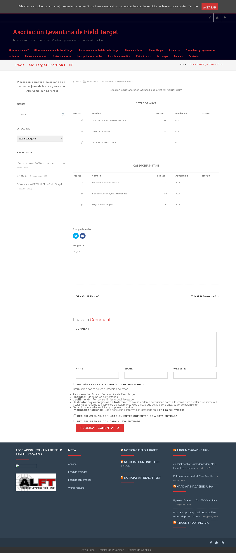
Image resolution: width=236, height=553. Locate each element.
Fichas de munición (36, 56)
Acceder (72, 464)
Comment (83, 329)
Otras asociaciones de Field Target (53, 50)
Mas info (193, 6)
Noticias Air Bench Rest (142, 477)
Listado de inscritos (119, 56)
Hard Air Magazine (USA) (195, 486)
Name (79, 368)
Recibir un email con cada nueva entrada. (109, 421)
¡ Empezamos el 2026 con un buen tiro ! (38, 163)
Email (128, 368)
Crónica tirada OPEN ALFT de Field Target (39, 184)
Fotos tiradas (143, 56)
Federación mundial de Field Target (99, 50)
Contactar (194, 56)
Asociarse (174, 50)
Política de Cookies (139, 549)
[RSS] (225, 17)
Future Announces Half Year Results (193, 476)
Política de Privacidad (126, 384)
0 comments (126, 81)
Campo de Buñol (134, 50)
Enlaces (178, 56)
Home (183, 64)
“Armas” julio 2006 (86, 296)
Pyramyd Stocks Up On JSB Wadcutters (195, 500)
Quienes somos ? (19, 50)
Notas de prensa (62, 56)
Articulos (14, 56)
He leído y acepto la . (111, 384)
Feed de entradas (77, 472)
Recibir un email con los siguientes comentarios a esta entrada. (127, 416)
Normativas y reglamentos (200, 50)
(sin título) (22, 175)
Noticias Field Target (141, 450)
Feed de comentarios (79, 479)
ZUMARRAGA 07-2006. (205, 296)
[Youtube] (217, 17)
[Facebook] (210, 17)
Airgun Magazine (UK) (193, 450)
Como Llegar (156, 50)
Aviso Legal (88, 549)
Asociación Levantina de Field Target (66, 32)
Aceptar (209, 7)
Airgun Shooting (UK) (193, 522)
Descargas (162, 56)
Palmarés (109, 81)
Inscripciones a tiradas (90, 56)
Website (179, 368)
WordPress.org (76, 487)
